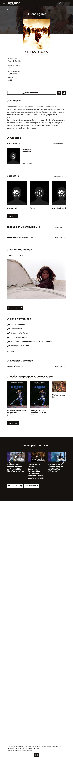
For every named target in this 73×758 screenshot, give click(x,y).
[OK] (36, 755)
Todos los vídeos (31, 485)
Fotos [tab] (11, 255)
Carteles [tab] (20, 255)
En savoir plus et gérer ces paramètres (19, 750)
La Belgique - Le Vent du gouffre (16, 411)
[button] (61, 264)
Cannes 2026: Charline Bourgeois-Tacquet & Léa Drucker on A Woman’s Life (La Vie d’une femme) (22, 471)
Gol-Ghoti (12, 208)
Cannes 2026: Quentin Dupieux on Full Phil (63, 466)
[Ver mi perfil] (67, 4)
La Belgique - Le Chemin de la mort (38, 411)
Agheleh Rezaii (59, 208)
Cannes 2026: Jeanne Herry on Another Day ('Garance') (41, 467)
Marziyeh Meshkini (14, 61)
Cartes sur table (59, 395)
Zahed (32, 208)
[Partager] (59, 93)
